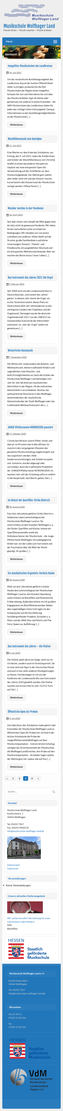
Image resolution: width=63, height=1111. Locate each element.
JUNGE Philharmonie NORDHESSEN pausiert (30, 427)
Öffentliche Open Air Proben (23, 711)
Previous (53, 48)
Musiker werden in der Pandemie (25, 208)
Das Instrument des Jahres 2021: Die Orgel (30, 277)
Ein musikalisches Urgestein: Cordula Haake (31, 573)
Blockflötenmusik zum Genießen (25, 139)
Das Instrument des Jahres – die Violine (29, 646)
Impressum (12, 868)
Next (57, 48)
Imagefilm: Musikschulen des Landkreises (30, 66)
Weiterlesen (16, 124)
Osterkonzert (11, 54)
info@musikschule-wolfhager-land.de (25, 831)
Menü (9, 41)
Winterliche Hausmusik (20, 350)
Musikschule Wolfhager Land (29, 26)
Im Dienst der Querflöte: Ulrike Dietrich (29, 500)
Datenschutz (13, 865)
